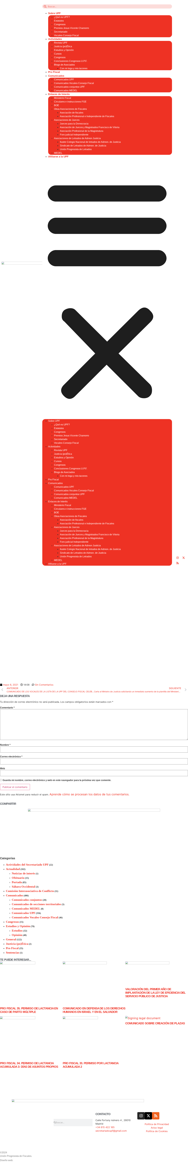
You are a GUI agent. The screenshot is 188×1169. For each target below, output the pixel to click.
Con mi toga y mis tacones (73, 68)
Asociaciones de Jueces (66, 120)
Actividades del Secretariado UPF (27, 864)
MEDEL (58, 153)
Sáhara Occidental (23, 886)
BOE (56, 105)
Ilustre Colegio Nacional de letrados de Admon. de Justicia (90, 142)
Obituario (18, 877)
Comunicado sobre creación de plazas (155, 1023)
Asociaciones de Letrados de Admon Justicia (77, 138)
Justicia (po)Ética (63, 46)
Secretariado (60, 31)
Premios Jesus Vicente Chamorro (71, 28)
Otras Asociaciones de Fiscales (70, 109)
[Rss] (177, 563)
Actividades (55, 39)
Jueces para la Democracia (74, 123)
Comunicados (56, 75)
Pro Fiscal (54, 72)
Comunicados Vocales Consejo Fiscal (74, 83)
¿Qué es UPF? (62, 17)
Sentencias (12, 952)
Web (2, 768)
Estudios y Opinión (64, 50)
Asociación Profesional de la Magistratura (81, 131)
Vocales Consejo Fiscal (66, 35)
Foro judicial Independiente (74, 134)
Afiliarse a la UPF (58, 156)
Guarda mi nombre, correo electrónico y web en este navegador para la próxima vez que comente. (57, 780)
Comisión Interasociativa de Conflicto (30, 891)
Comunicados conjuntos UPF (69, 87)
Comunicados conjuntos (27, 899)
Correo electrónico (11, 756)
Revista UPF (60, 42)
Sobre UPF (54, 13)
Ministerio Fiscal (62, 98)
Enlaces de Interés (59, 94)
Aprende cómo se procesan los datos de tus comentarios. (89, 794)
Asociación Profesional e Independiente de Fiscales (87, 116)
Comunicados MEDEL (65, 90)
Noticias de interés (23, 873)
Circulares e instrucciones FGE (70, 101)
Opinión (17, 935)
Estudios (17, 930)
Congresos (60, 24)
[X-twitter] (183, 557)
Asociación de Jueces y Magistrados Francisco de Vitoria (89, 127)
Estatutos (59, 20)
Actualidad (13, 869)
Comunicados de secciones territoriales (36, 904)
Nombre (5, 745)
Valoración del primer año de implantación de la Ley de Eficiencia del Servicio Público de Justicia (155, 993)
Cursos (58, 53)
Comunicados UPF (64, 79)
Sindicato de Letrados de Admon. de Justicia (83, 145)
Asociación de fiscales (71, 112)
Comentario (7, 708)
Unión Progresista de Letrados (76, 149)
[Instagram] (177, 557)
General (11, 939)
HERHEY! (20, 1160)
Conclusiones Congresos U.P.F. (70, 61)
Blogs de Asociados (64, 64)
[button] (107, 288)
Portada (17, 882)
